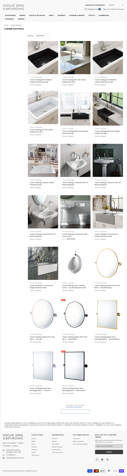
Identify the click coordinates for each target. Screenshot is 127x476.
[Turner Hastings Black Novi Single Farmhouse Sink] (108, 109)
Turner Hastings (16, 25)
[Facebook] (97, 459)
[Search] (116, 5)
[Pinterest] (107, 459)
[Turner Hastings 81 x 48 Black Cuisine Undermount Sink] (108, 57)
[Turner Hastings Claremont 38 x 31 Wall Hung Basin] (75, 160)
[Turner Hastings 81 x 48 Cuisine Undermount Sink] (43, 107)
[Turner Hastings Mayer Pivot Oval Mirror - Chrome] (43, 314)
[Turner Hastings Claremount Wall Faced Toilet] (75, 211)
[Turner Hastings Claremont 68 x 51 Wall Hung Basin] (43, 211)
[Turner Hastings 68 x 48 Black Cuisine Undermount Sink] (43, 57)
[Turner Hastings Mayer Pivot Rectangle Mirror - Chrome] (43, 366)
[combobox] (114, 5)
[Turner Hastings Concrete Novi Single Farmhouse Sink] (43, 263)
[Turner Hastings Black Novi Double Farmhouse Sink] (75, 109)
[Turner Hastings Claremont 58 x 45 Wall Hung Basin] (108, 160)
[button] (42, 36)
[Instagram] (102, 459)
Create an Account (117, 9)
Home (6, 25)
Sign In (105, 9)
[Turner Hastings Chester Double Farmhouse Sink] (43, 160)
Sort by (30, 36)
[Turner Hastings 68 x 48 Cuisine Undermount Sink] (75, 57)
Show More (75, 411)
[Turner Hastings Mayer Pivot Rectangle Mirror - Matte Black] (75, 366)
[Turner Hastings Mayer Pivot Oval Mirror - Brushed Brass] (108, 263)
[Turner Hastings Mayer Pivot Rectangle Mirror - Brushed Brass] (108, 314)
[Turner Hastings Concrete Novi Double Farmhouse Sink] (108, 211)
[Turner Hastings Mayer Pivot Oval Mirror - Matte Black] (75, 314)
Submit (109, 452)
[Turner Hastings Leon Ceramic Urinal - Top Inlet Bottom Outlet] (75, 263)
